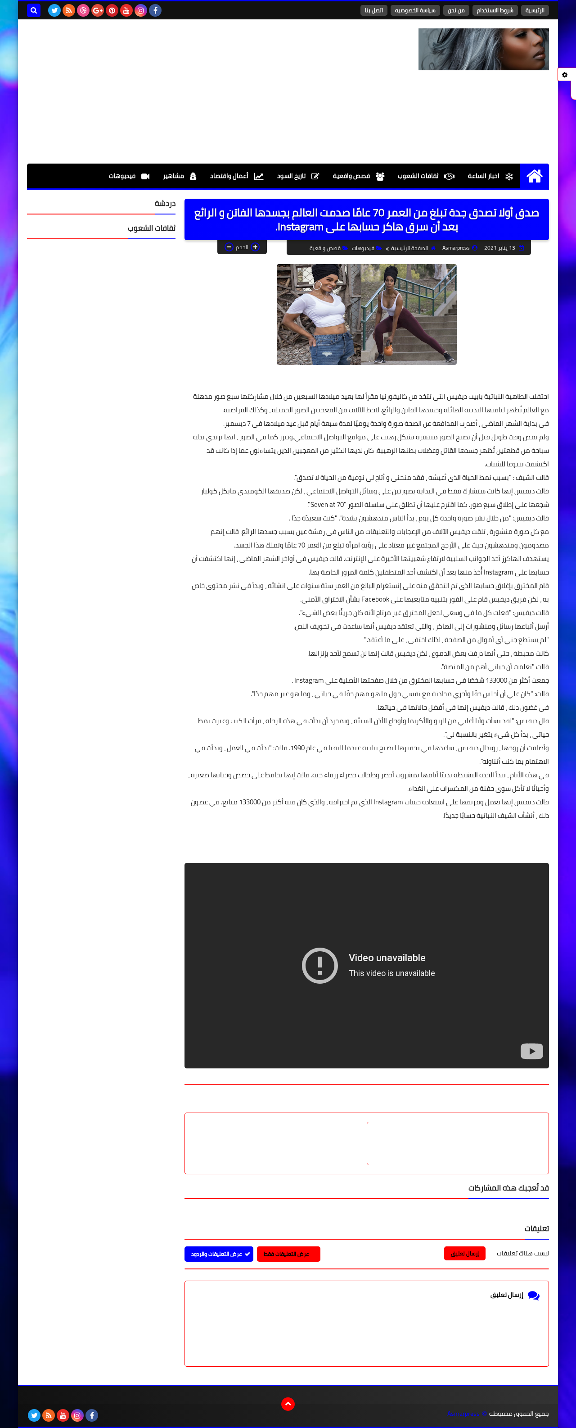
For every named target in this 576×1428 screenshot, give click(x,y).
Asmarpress (463, 1414)
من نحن (456, 10)
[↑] (288, 1404)
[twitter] (54, 10)
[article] (280, 1143)
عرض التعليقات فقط (286, 1254)
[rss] (69, 10)
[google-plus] (97, 10)
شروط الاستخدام (495, 10)
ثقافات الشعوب (419, 176)
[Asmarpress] (483, 49)
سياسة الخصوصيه (415, 10)
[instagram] (141, 10)
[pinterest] (112, 10)
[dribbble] (83, 10)
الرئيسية (535, 10)
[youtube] (126, 10)
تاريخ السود (292, 176)
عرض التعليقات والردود (216, 1254)
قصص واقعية (352, 176)
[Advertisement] (191, 91)
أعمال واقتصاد (230, 176)
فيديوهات (123, 176)
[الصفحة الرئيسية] (534, 176)
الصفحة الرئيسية (409, 248)
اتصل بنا (374, 10)
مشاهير (174, 176)
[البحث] (33, 10)
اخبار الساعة (484, 176)
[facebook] (155, 10)
